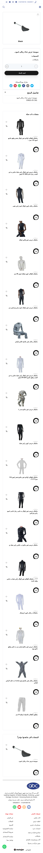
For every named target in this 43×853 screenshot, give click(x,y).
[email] (27, 85)
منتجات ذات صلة (32, 114)
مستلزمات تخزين (35, 825)
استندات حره (36, 828)
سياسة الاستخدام (8, 836)
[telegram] (11, 85)
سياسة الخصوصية (8, 828)
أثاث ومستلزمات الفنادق (33, 840)
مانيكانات (35, 136)
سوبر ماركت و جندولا (34, 843)
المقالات (10, 821)
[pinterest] (15, 85)
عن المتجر (10, 818)
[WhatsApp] (14, 807)
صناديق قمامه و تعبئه (34, 832)
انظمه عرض (36, 821)
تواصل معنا (10, 840)
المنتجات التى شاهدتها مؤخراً (28, 737)
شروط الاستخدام (8, 832)
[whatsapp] (19, 85)
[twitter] (32, 85)
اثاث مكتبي (37, 818)
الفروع (11, 825)
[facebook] (23, 85)
